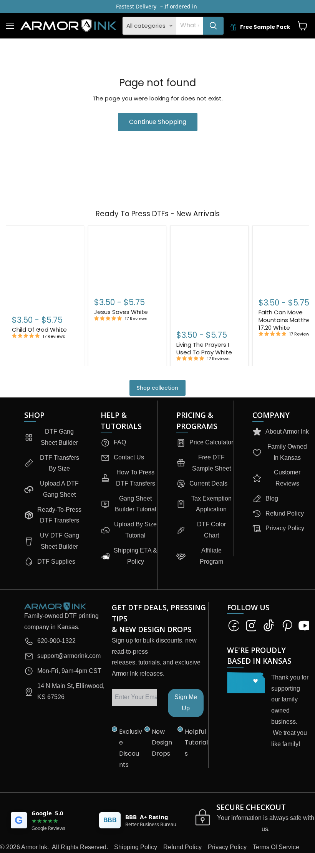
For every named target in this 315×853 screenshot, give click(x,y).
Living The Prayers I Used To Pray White (204, 348)
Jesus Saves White (121, 312)
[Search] (213, 26)
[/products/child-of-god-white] (45, 268)
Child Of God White (39, 330)
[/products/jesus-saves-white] (127, 260)
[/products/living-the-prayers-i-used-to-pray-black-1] (209, 276)
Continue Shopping (157, 121)
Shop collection (157, 388)
